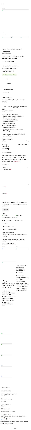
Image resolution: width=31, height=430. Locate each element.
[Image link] (6, 381)
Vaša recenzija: (6, 169)
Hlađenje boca (6, 51)
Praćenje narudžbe (6, 404)
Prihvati (3, 425)
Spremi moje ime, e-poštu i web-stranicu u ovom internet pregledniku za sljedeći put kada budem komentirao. (14, 204)
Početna (4, 49)
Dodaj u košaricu (8, 89)
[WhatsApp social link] (14, 1)
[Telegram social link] (15, 1)
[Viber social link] (17, 1)
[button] (4, 308)
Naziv (4, 187)
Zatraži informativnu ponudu (8, 411)
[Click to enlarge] (4, 33)
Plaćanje (3, 401)
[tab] (5, 106)
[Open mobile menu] (2, 3)
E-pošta (4, 193)
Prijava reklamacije (6, 414)
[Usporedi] (4, 278)
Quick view (4, 312)
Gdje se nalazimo (5, 409)
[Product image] (8, 268)
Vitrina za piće (19, 279)
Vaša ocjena (5, 164)
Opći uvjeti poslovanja (6, 399)
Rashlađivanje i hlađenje (14, 49)
